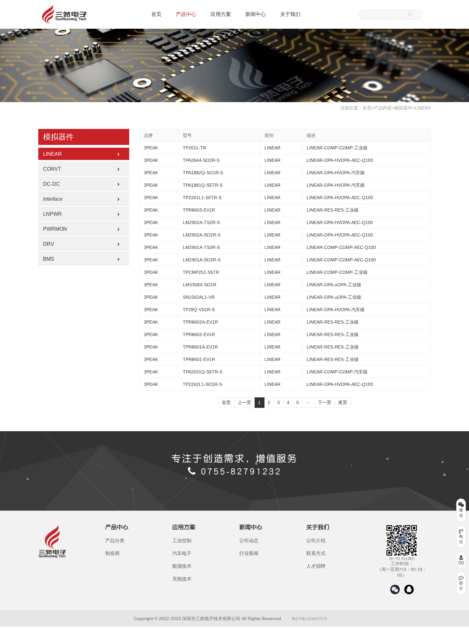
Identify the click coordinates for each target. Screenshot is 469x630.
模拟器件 (403, 107)
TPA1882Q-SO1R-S (203, 172)
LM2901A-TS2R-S (201, 247)
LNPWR (52, 214)
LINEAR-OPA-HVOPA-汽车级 (336, 172)
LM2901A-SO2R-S (201, 259)
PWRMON (55, 229)
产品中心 (186, 14)
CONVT (52, 169)
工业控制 (181, 540)
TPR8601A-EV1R (200, 346)
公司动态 (248, 540)
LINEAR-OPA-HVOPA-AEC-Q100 (340, 160)
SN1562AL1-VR (199, 297)
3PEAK (151, 147)
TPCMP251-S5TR (201, 272)
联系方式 (315, 553)
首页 (156, 14)
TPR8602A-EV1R (200, 322)
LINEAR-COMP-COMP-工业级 (337, 147)
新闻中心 (255, 14)
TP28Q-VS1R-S (199, 309)
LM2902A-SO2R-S (201, 234)
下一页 (324, 402)
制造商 (112, 553)
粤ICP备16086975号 (309, 619)
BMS (48, 259)
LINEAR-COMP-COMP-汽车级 (337, 371)
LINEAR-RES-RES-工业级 (333, 210)
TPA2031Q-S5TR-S (202, 371)
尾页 (342, 402)
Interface (53, 199)
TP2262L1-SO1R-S (202, 384)
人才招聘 (315, 566)
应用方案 (221, 14)
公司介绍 (315, 540)
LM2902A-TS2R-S (201, 222)
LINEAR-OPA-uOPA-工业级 (334, 284)
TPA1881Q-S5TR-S (202, 185)
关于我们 (290, 14)
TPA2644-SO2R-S (201, 160)
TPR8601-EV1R (199, 359)
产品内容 (383, 107)
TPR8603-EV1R (199, 210)
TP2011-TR (194, 147)
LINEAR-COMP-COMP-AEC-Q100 (341, 247)
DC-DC (51, 184)
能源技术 (181, 566)
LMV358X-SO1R (199, 284)
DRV (48, 244)
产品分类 (114, 540)
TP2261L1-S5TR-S (202, 197)
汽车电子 (181, 553)
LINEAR (423, 107)
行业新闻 (248, 553)
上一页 (244, 402)
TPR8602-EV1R (199, 334)
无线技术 (181, 578)
